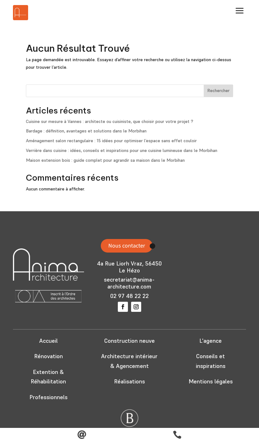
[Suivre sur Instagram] (136, 307)
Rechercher (218, 90)
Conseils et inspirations (211, 361)
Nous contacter (126, 246)
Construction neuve (129, 340)
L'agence (210, 340)
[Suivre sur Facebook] (123, 307)
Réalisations (129, 381)
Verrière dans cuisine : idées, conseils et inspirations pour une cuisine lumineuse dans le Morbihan (121, 150)
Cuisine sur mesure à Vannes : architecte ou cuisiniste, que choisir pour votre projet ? (109, 121)
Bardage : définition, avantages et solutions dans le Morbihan (86, 131)
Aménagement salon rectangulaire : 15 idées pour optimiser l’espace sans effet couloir (111, 140)
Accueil (48, 340)
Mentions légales (211, 381)
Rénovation (48, 356)
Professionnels (48, 397)
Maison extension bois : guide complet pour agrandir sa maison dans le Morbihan (105, 160)
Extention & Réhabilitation (48, 376)
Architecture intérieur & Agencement (129, 361)
